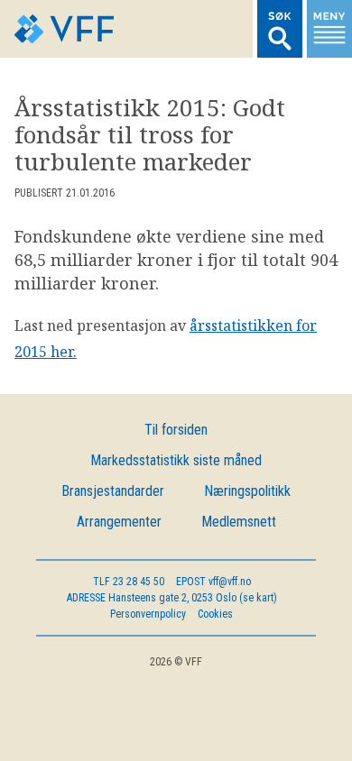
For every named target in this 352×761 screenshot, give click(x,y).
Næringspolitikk (247, 491)
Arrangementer (119, 521)
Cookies (215, 614)
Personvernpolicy (148, 614)
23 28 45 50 (128, 581)
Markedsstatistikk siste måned (176, 460)
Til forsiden (176, 429)
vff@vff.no (213, 581)
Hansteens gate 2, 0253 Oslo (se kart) (172, 597)
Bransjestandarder (112, 491)
